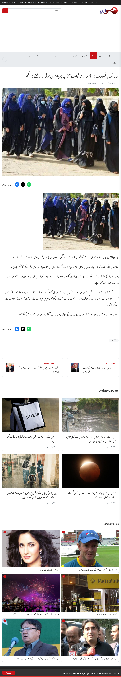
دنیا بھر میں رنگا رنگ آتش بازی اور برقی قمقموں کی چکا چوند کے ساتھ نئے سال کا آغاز (35, 614)
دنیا (93, 56)
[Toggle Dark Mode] (4, 59)
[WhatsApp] (29, 184)
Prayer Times (40, 2)
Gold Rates (74, 2)
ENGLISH (84, 2)
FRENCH (94, 2)
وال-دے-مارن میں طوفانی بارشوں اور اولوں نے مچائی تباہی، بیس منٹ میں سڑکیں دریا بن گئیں (91, 438)
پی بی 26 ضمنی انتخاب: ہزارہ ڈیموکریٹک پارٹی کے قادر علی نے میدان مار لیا (38, 658)
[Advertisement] (60, 34)
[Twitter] (23, 184)
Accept (8, 673)
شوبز (48, 56)
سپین (65, 56)
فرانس (74, 56)
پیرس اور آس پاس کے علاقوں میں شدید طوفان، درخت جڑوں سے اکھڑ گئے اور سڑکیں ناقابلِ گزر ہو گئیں (31, 494)
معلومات (26, 56)
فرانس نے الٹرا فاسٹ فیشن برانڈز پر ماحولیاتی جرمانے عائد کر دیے (31, 438)
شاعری (113, 63)
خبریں (101, 56)
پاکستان (84, 56)
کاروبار (39, 56)
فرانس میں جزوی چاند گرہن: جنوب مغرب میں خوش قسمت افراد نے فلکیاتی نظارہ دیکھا (92, 494)
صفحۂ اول (112, 56)
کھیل (56, 56)
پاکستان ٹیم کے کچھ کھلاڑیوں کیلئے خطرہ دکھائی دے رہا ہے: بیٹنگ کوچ (98, 569)
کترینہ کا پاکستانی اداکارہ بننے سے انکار (49, 569)
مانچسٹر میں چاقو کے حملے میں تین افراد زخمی (105, 614)
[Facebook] (17, 184)
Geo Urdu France (26, 2)
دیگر (15, 56)
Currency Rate (61, 2)
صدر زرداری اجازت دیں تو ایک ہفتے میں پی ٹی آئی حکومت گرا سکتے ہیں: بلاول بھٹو (94, 658)
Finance (51, 2)
